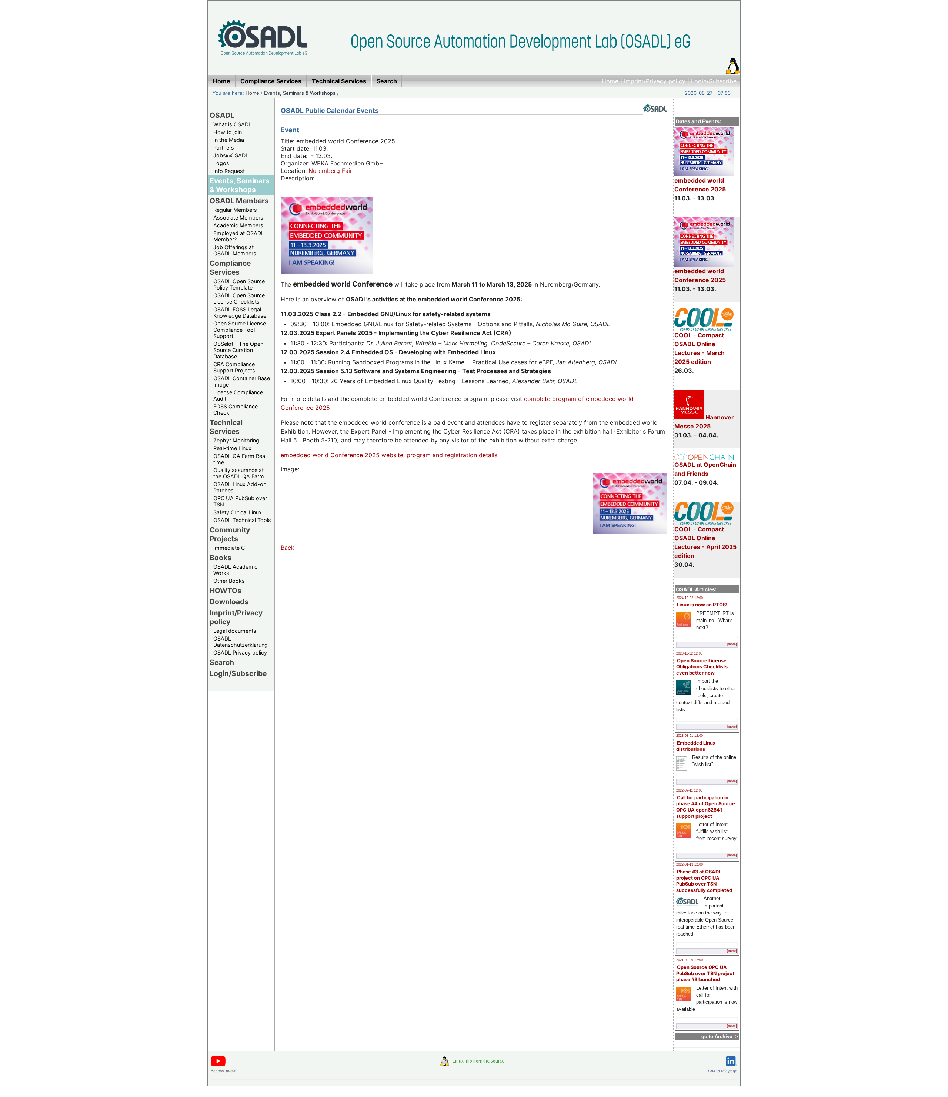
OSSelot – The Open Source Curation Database (238, 350)
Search (222, 662)
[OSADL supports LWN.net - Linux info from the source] (474, 1064)
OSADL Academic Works (235, 569)
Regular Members (235, 210)
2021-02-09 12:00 (689, 960)
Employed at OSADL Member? (238, 236)
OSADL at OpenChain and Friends (705, 469)
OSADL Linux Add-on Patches (239, 487)
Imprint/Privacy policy (654, 81)
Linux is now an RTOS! (702, 605)
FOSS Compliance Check (235, 409)
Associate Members (238, 217)
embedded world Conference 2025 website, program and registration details (389, 455)
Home (610, 81)
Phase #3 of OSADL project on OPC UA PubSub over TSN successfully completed (704, 881)
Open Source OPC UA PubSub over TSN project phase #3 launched (705, 973)
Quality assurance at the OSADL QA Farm (238, 473)
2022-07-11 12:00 (689, 790)
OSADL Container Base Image (241, 381)
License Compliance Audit (238, 395)
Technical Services (226, 427)
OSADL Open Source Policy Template (239, 284)
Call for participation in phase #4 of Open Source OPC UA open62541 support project (705, 807)
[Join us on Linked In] (731, 1067)
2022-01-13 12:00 (689, 864)
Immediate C (229, 548)
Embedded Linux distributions (695, 746)
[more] (732, 644)
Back (287, 547)
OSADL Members (239, 200)
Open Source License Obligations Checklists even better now (702, 667)
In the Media (228, 140)
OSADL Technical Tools (242, 520)
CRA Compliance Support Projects (234, 367)
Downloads (229, 601)
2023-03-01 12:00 (689, 736)
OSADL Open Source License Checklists (239, 298)
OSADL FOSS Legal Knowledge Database (239, 312)
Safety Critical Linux (237, 512)
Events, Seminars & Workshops (300, 93)
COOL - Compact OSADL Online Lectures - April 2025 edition (705, 542)
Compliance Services (230, 268)
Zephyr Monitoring (236, 440)
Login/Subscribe (714, 81)
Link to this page (722, 1070)
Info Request (229, 171)
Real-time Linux (232, 448)
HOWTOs (225, 590)
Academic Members (238, 225)
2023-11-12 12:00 (689, 653)
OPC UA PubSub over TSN (240, 501)
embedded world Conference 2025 (700, 185)
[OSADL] (655, 117)
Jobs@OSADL (230, 155)
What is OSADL (232, 124)
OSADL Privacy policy (240, 652)
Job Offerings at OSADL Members (234, 250)
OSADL (222, 115)
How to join (227, 132)
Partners (223, 147)
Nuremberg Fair (330, 170)
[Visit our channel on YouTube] (218, 1065)
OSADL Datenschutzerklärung (240, 641)
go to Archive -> (719, 1036)
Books (220, 557)
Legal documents (234, 631)
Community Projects (230, 534)
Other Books (229, 581)
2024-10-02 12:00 (689, 598)
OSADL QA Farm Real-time (241, 459)
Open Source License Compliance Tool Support (239, 329)
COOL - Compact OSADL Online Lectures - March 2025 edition (699, 348)
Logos (221, 163)
